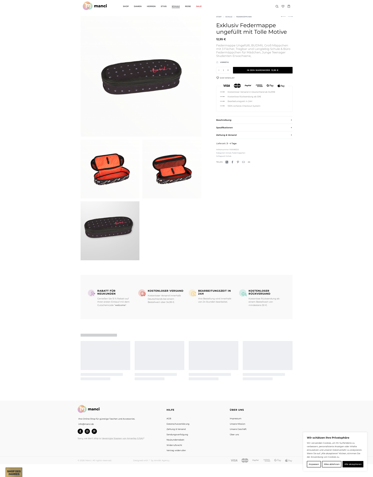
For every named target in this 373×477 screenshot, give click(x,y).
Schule (228, 17)
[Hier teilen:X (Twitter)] (227, 162)
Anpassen (314, 464)
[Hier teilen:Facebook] (232, 162)
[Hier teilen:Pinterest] (238, 162)
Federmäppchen (244, 17)
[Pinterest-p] (94, 431)
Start (219, 17)
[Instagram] (87, 431)
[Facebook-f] (80, 431)
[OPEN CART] (288, 6)
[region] (335, 451)
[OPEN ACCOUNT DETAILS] (282, 6)
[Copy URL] (249, 162)
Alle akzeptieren (353, 464)
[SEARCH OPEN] (277, 6)
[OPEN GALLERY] (141, 76)
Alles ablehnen (332, 464)
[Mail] (243, 162)
